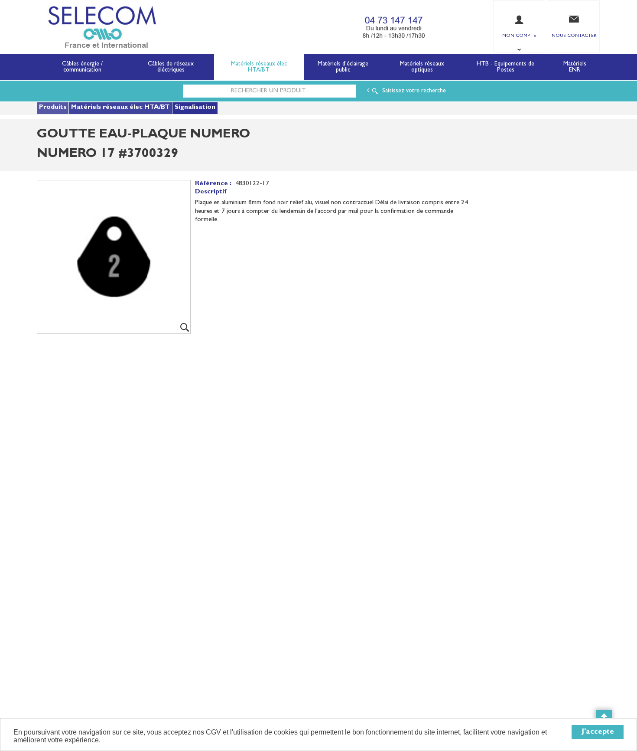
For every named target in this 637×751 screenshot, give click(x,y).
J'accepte (598, 732)
